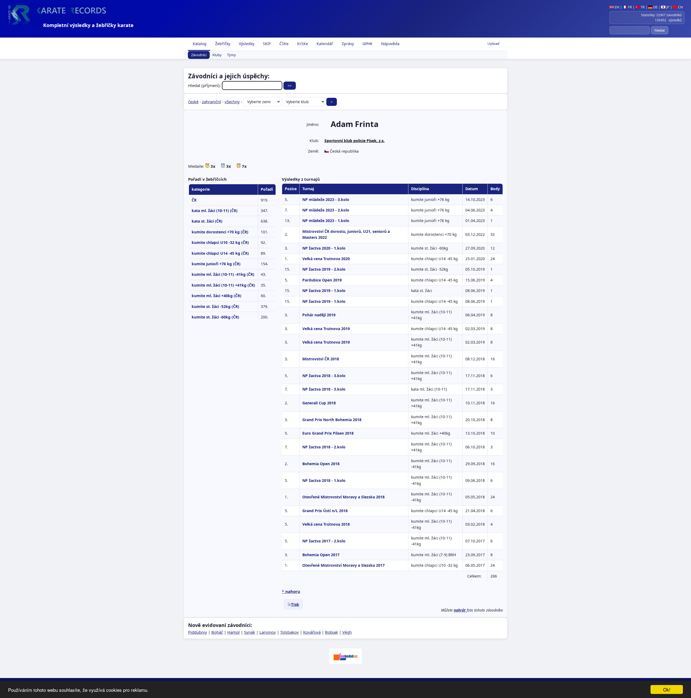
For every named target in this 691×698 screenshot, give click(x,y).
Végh (347, 632)
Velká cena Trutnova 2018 (326, 524)
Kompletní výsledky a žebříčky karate (88, 25)
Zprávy (347, 43)
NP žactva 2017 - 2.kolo (324, 540)
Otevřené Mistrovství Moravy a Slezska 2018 (343, 496)
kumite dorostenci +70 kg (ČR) (220, 231)
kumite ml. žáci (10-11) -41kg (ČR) (223, 274)
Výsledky (246, 43)
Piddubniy (197, 632)
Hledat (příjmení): (205, 85)
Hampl (233, 632)
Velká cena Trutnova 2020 (326, 258)
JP (667, 7)
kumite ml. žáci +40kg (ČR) (216, 295)
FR (629, 7)
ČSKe (283, 43)
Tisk (295, 604)
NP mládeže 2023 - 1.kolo (325, 220)
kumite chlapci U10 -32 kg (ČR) (220, 242)
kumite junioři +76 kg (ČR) (216, 263)
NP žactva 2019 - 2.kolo (324, 269)
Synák (249, 632)
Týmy (231, 55)
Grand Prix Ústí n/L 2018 (325, 510)
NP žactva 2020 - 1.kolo (324, 248)
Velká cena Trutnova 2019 (326, 328)
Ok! (666, 689)
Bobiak (331, 632)
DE (655, 7)
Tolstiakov (289, 632)
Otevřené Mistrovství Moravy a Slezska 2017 (343, 565)
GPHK (366, 43)
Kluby (217, 55)
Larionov (267, 632)
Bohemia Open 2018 (321, 463)
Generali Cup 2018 (319, 402)
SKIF (266, 43)
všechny (232, 101)
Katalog (199, 43)
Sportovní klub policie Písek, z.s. (354, 140)
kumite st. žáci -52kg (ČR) (215, 306)
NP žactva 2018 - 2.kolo (324, 446)
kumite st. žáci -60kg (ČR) (215, 317)
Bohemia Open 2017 (321, 554)
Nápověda (389, 43)
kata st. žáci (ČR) (207, 221)
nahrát (460, 610)
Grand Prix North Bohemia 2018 (331, 419)
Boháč (217, 632)
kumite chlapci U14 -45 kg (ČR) (220, 253)
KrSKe (302, 43)
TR (642, 7)
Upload (493, 43)
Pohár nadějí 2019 (319, 314)
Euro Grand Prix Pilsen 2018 (328, 433)
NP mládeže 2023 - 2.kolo (325, 210)
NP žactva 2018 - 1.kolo (324, 480)
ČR (194, 200)
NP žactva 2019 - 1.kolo (324, 290)
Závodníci (198, 55)
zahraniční (211, 101)
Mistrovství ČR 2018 (320, 358)
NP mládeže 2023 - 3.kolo (325, 199)
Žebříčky (222, 43)
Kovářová (312, 632)
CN (680, 7)
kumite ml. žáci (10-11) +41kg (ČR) (223, 285)
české (193, 101)
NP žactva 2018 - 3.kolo (324, 375)
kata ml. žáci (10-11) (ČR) (215, 210)
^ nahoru (291, 591)
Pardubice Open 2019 (322, 280)
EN (616, 7)
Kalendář (324, 43)
